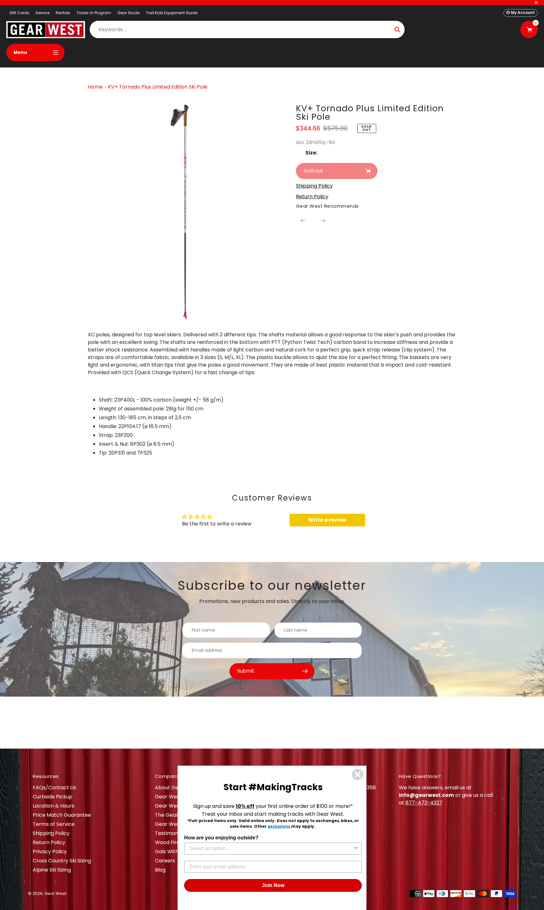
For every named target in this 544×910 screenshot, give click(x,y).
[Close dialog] (357, 774)
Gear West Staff (175, 824)
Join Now (273, 885)
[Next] (323, 221)
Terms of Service (54, 824)
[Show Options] (356, 848)
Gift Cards (19, 12)
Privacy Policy (50, 851)
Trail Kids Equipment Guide (171, 12)
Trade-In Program (93, 12)
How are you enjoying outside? (221, 837)
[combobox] (271, 848)
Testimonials (170, 833)
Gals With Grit (172, 851)
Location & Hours (53, 805)
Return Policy (49, 842)
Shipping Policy (51, 833)
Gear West (55, 893)
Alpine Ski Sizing (52, 869)
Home (95, 86)
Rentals (63, 12)
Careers (165, 860)
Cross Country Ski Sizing (62, 860)
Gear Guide (128, 12)
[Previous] (303, 221)
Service (42, 12)
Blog (160, 869)
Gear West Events (177, 805)
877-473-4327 (423, 802)
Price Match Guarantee (62, 815)
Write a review (327, 520)
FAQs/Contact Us (54, 787)
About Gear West (176, 787)
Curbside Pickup (52, 796)
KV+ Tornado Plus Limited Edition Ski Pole (157, 86)
